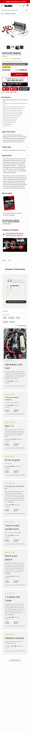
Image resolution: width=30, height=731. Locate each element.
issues (17, 317)
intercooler (5, 321)
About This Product (8, 132)
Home (2, 13)
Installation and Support (10, 230)
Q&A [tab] (10, 260)
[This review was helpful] (20, 386)
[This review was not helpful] (23, 386)
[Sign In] (20, 5)
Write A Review (11, 301)
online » (13, 215)
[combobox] (15, 10)
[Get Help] (23, 5)
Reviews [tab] (4, 260)
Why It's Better (7, 193)
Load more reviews (15, 660)
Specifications (7, 155)
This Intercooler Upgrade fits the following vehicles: (11, 221)
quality (4, 317)
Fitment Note (6, 147)
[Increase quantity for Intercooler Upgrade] (8, 74)
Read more (11, 502)
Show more (12, 321)
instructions (11, 317)
